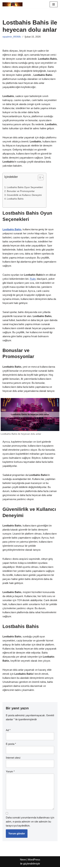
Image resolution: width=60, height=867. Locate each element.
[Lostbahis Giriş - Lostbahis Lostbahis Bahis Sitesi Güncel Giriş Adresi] (12, 4)
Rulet (33, 278)
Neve (23, 859)
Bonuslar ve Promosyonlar (21, 191)
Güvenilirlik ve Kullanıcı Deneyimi (24, 195)
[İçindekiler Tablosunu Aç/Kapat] (39, 177)
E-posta (11, 743)
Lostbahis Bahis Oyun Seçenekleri (25, 187)
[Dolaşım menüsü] (54, 4)
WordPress (34, 859)
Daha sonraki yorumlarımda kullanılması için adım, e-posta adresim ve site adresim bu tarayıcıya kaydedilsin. (30, 821)
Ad (8, 730)
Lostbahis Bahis (15, 199)
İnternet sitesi (13, 757)
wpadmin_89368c (11, 36)
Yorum (10, 771)
